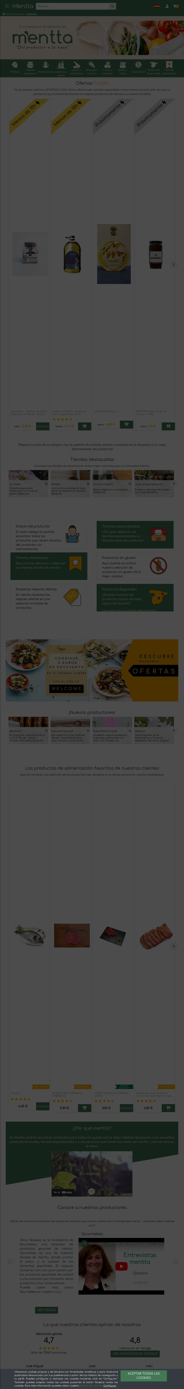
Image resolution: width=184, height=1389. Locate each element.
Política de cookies (91, 1386)
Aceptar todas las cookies (144, 1376)
